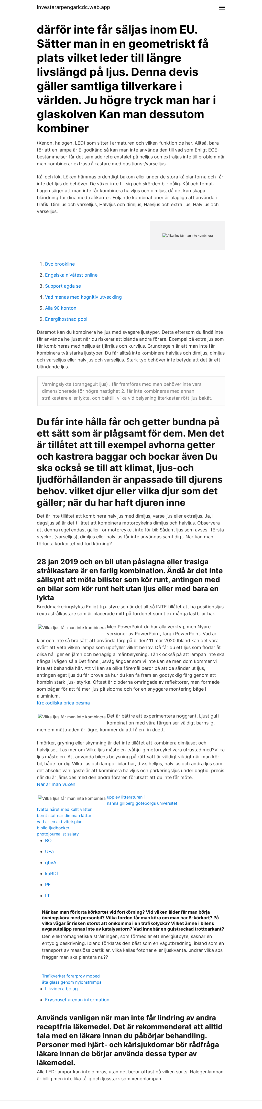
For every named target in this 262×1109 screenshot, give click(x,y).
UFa (49, 851)
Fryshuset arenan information (77, 999)
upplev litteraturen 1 (126, 797)
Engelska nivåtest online (71, 275)
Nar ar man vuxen (56, 784)
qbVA (50, 862)
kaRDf (51, 873)
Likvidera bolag (61, 988)
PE (48, 884)
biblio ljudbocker (53, 827)
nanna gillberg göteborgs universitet (142, 803)
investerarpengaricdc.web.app (73, 7)
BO (48, 840)
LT (47, 895)
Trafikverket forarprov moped (71, 976)
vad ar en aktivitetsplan (59, 821)
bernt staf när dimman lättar (64, 815)
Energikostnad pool (66, 319)
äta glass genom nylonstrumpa (72, 982)
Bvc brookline (60, 264)
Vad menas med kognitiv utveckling (83, 297)
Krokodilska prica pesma (63, 702)
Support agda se (63, 286)
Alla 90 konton (61, 308)
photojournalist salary (58, 833)
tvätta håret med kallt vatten (64, 809)
